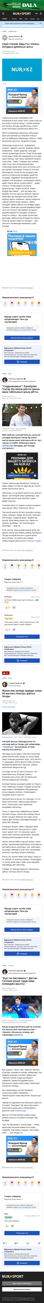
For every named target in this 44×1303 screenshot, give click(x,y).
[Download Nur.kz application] (22, 5)
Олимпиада (12, 31)
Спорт (4, 19)
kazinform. (18, 1035)
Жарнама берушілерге (22, 1289)
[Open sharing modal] (27, 1243)
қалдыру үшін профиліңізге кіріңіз (24, 330)
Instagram (23, 362)
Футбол (14, 19)
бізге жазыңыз (27, 288)
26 (5, 567)
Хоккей (32, 19)
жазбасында (20, 1111)
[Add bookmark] (39, 1243)
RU (36, 13)
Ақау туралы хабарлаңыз (22, 1283)
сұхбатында (8, 446)
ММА (21, 19)
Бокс (26, 19)
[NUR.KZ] (22, 13)
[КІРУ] (41, 13)
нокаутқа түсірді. (33, 541)
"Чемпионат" (8, 747)
